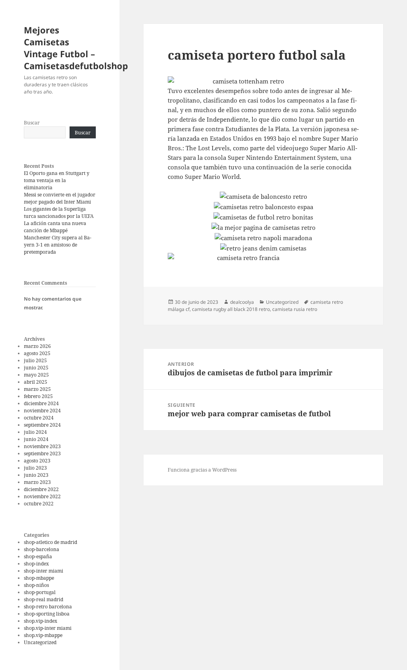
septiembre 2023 (42, 453)
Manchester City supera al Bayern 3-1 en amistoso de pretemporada (57, 244)
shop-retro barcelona (48, 606)
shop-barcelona (41, 549)
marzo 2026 (37, 346)
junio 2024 (36, 439)
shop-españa (38, 556)
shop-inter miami (43, 570)
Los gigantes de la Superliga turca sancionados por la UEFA (58, 212)
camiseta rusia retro (294, 309)
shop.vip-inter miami (48, 628)
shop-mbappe (39, 578)
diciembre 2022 (41, 489)
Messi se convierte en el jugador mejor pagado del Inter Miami (59, 198)
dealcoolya (242, 302)
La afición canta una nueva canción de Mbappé (55, 227)
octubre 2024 (39, 417)
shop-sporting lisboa (47, 613)
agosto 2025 (37, 353)
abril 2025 (35, 382)
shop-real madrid (43, 599)
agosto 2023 (37, 460)
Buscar (32, 122)
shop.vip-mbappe (43, 635)
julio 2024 (35, 432)
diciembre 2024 (41, 403)
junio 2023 (36, 475)
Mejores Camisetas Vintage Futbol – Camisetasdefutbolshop (76, 48)
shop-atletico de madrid (50, 542)
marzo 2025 (37, 389)
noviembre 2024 (42, 410)
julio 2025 (35, 360)
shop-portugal (40, 592)
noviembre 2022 (42, 496)
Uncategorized (40, 642)
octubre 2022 (39, 503)
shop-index (36, 563)
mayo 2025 (36, 374)
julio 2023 (35, 467)
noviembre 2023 (42, 446)
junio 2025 (36, 367)
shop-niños (36, 585)
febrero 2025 (38, 396)
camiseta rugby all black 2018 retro (231, 309)
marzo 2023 (37, 482)
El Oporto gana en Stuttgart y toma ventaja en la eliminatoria (56, 180)
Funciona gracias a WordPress (202, 469)
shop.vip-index (40, 621)
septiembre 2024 (42, 424)
